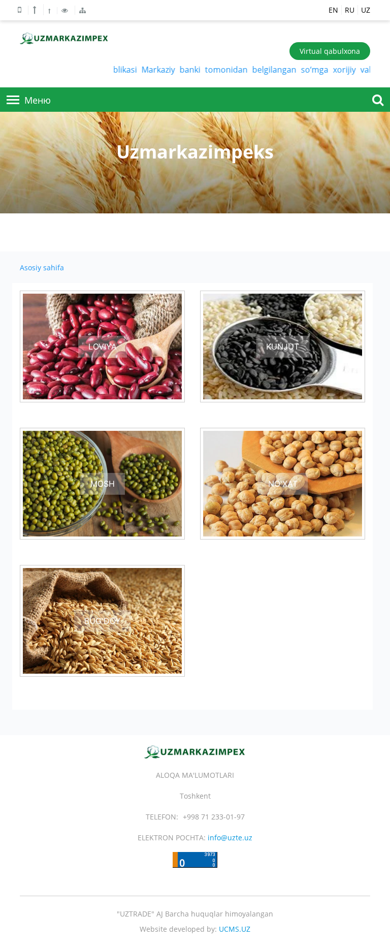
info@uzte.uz (230, 837)
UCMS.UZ (234, 929)
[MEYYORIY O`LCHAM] (50, 10)
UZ (365, 10)
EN (333, 10)
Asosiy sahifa (42, 267)
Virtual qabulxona (330, 51)
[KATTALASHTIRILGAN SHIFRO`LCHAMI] (36, 9)
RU (349, 10)
